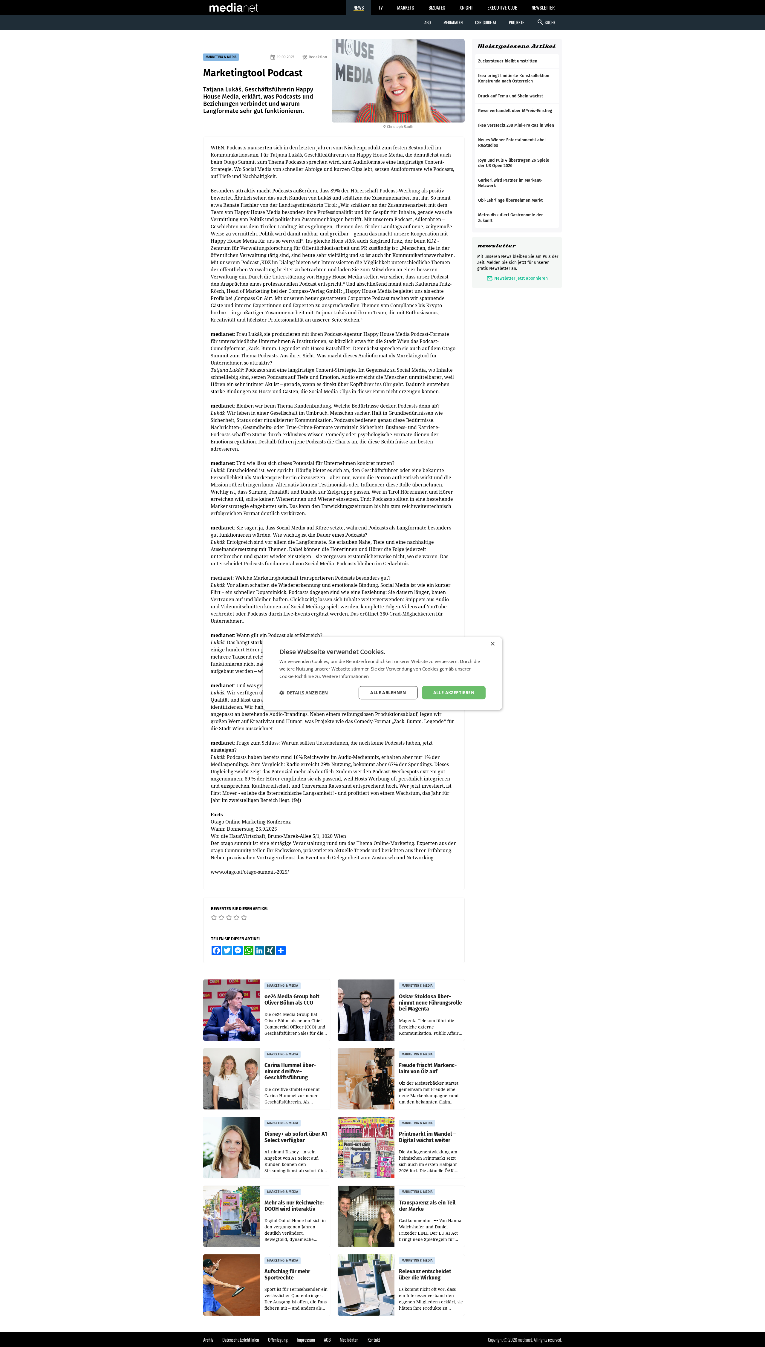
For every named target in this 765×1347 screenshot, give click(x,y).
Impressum (306, 1339)
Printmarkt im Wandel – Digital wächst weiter (427, 1137)
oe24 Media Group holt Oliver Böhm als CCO (291, 1000)
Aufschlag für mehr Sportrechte (287, 1274)
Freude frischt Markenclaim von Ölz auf (428, 1068)
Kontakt (374, 1339)
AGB (327, 1339)
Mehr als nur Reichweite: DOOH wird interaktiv (294, 1206)
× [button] (492, 644)
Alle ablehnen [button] (388, 692)
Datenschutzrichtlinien (240, 1339)
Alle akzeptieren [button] (453, 692)
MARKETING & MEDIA (221, 57)
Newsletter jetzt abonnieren (517, 278)
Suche (546, 22)
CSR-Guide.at (485, 22)
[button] (303, 692)
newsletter (496, 246)
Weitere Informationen (345, 676)
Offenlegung (278, 1339)
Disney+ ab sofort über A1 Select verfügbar (295, 1137)
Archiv (208, 1339)
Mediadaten (453, 22)
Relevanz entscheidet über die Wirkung (425, 1274)
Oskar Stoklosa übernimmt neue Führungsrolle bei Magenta (430, 1003)
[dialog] (382, 673)
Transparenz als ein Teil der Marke (427, 1206)
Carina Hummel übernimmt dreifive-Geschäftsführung (290, 1071)
